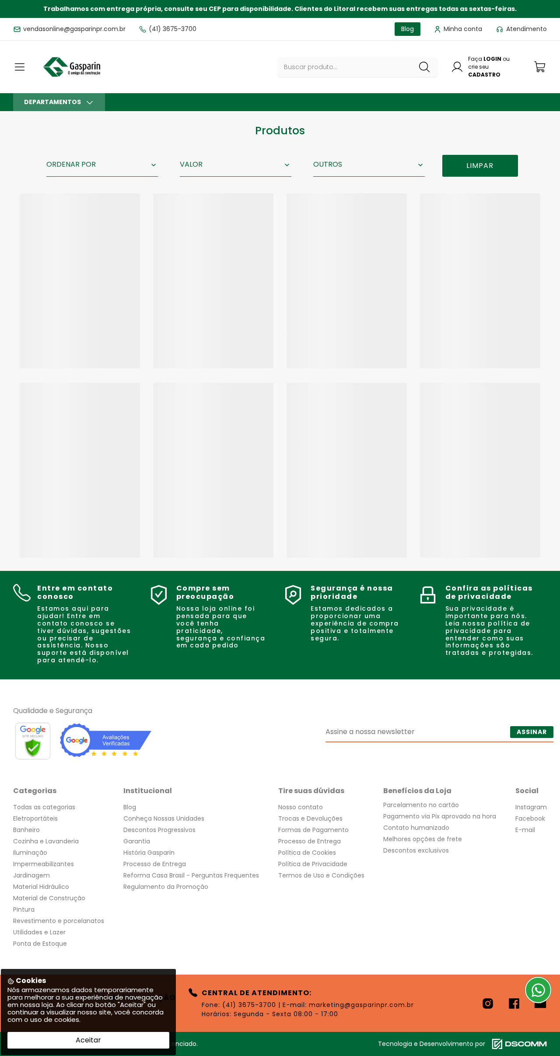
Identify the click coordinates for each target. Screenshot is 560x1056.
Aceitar (88, 1040)
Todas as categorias (44, 807)
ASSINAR (532, 731)
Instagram (531, 807)
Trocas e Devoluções (310, 818)
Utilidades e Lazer (39, 932)
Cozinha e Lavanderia (46, 841)
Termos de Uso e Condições (321, 875)
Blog (129, 807)
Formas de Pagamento (313, 829)
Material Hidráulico (41, 886)
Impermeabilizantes (43, 864)
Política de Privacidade (312, 864)
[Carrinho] (540, 66)
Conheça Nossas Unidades (163, 818)
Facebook (530, 818)
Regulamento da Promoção (165, 886)
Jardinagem (31, 875)
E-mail (525, 829)
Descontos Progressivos (159, 829)
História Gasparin (149, 852)
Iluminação (30, 852)
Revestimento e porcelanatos (58, 920)
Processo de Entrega (154, 864)
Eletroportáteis (35, 818)
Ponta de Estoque (40, 943)
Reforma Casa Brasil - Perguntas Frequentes (191, 875)
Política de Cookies (307, 852)
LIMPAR (480, 166)
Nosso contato (300, 807)
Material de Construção (49, 898)
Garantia (136, 841)
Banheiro (26, 829)
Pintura (24, 909)
